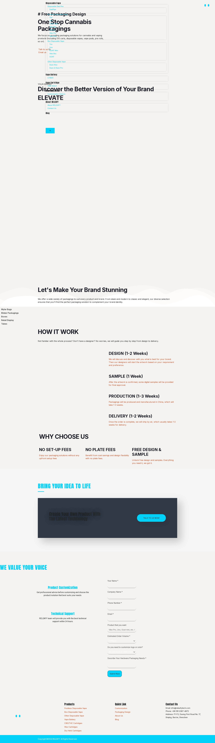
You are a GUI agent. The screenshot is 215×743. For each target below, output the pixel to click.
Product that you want (117, 625)
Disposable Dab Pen (56, 6)
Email (111, 614)
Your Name (113, 581)
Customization (52, 90)
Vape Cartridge (52, 82)
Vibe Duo (53, 36)
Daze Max (53, 65)
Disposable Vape (53, 3)
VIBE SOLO (52, 86)
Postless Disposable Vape (58, 14)
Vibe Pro (52, 33)
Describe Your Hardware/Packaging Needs (127, 658)
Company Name (115, 592)
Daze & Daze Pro (56, 68)
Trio (50, 18)
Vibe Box (52, 27)
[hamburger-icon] (164, 4)
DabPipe (52, 9)
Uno (51, 21)
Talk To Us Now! (151, 518)
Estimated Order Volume (119, 636)
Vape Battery (51, 74)
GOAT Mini (53, 24)
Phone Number (115, 603)
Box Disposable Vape (56, 41)
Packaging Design (55, 97)
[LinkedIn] (208, 5)
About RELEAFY (52, 101)
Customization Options (56, 94)
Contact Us (52, 108)
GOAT (51, 57)
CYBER (50, 78)
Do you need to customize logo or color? (125, 647)
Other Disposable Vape (57, 62)
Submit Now (115, 674)
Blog (48, 113)
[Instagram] (205, 5)
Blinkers (52, 30)
